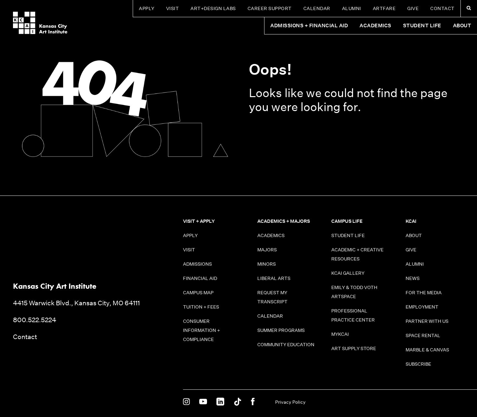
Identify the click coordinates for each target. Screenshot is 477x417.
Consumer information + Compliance (201, 330)
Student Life (348, 235)
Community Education (285, 345)
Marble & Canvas (427, 350)
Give (413, 8)
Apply (146, 8)
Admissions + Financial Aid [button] (309, 25)
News (413, 278)
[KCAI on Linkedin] (220, 402)
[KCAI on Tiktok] (237, 402)
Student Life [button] (422, 25)
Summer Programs (281, 330)
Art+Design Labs (213, 8)
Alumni (351, 8)
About (414, 235)
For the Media (424, 293)
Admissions (197, 264)
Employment (422, 307)
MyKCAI (340, 334)
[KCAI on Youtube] (203, 402)
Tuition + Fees (201, 307)
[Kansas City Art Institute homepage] (40, 23)
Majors (267, 250)
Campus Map (198, 293)
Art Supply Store (353, 348)
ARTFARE (384, 8)
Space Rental (423, 335)
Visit (172, 8)
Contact (442, 8)
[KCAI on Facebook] (252, 402)
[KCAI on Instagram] (186, 402)
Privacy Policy (290, 402)
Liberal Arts (273, 278)
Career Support (270, 8)
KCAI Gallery (347, 273)
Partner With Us (427, 321)
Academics (271, 235)
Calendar (316, 8)
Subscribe (418, 364)
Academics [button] (375, 25)
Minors (266, 264)
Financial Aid (200, 278)
